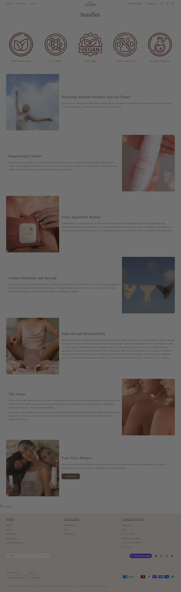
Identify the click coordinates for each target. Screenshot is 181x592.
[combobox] (42, 304)
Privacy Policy (62, 333)
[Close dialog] (143, 258)
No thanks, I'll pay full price (63, 321)
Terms (71, 333)
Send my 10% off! (63, 313)
